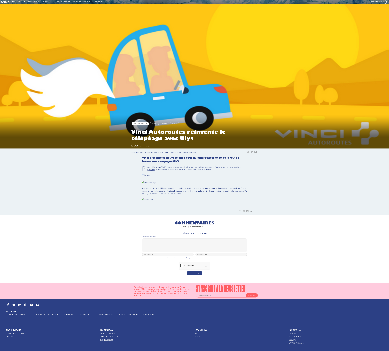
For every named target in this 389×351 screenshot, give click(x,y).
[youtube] (32, 306)
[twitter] (248, 153)
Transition (47, 2)
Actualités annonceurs (140, 123)
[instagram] (25, 306)
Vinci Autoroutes (167, 167)
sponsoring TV (240, 191)
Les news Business (143, 152)
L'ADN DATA (87, 2)
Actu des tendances (109, 334)
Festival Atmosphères (15, 315)
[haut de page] (385, 348)
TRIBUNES (37, 2)
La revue (10, 337)
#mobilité (174, 123)
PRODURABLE (85, 315)
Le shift (197, 337)
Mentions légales (297, 343)
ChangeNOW (53, 315)
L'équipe (292, 340)
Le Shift (67, 2)
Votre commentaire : (149, 237)
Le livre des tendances (16, 334)
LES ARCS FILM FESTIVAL (103, 315)
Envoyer (194, 273)
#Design (154, 123)
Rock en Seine (148, 315)
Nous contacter (296, 337)
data (196, 334)
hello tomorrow (37, 315)
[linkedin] (252, 153)
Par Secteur (27, 2)
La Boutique (97, 2)
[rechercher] (386, 2)
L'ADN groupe (294, 334)
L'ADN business (106, 340)
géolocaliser (151, 169)
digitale (201, 167)
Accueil (133, 152)
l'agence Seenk (168, 188)
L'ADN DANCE (76, 2)
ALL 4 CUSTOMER (69, 315)
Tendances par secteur (110, 337)
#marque (164, 123)
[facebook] (245, 153)
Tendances (16, 2)
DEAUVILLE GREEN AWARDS (127, 315)
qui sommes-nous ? (376, 2)
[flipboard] (255, 153)
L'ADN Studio (57, 2)
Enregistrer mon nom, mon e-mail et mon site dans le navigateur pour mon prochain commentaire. (178, 258)
